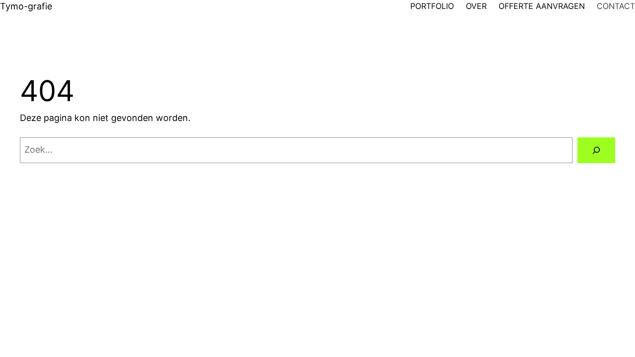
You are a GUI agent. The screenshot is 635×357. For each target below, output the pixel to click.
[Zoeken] (596, 150)
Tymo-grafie (26, 6)
